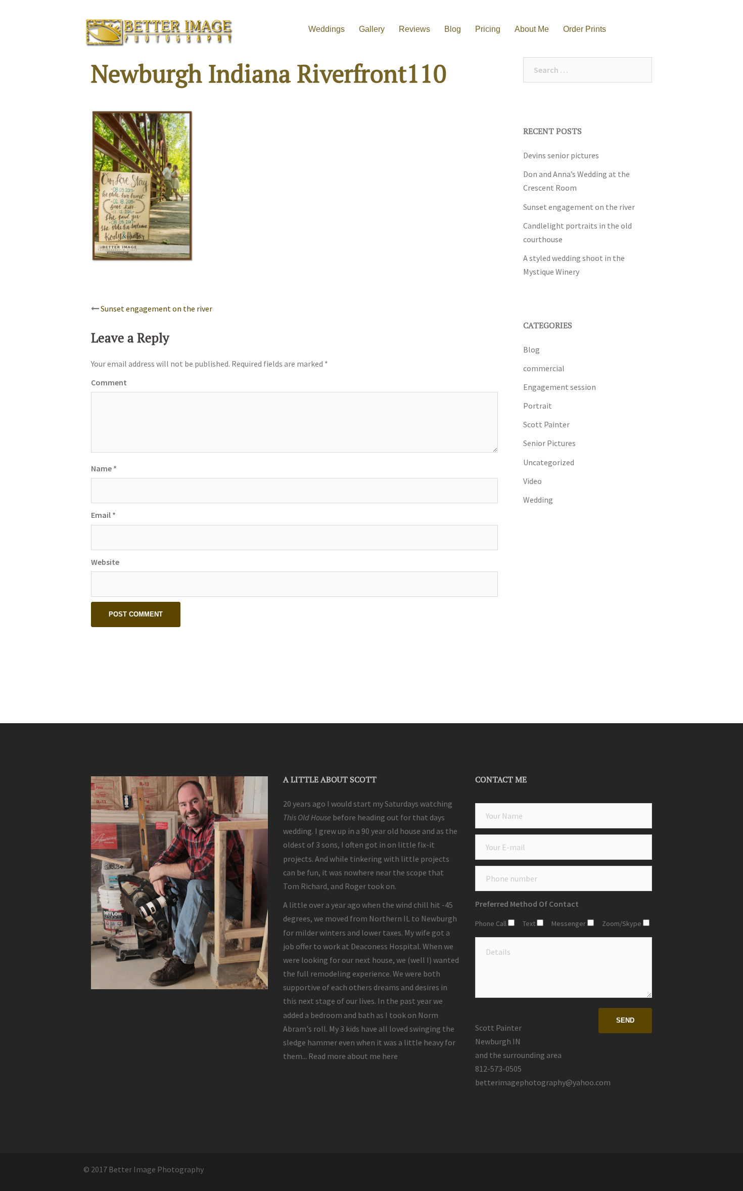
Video (532, 481)
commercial (544, 368)
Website (105, 562)
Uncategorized (548, 462)
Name (104, 468)
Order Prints (584, 29)
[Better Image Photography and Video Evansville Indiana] (159, 29)
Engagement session (559, 387)
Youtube (631, 29)
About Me (532, 29)
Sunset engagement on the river (156, 308)
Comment (109, 382)
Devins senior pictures (561, 155)
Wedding (538, 500)
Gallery (372, 29)
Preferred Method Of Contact (527, 904)
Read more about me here (353, 1056)
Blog (452, 29)
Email (103, 515)
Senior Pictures (549, 443)
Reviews (414, 29)
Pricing (487, 29)
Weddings (326, 29)
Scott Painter (546, 424)
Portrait (537, 406)
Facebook (653, 29)
